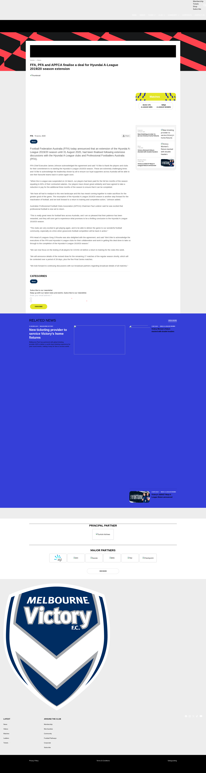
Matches (6, 733)
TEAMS (150, 15)
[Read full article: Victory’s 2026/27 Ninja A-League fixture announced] (167, 163)
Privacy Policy (47, 299)
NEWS (134, 15)
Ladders (6, 738)
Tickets (5, 743)
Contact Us (199, 15)
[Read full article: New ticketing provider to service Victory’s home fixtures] (167, 134)
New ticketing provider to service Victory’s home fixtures (148, 135)
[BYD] (112, 558)
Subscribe (38, 306)
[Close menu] (199, 766)
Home (32, 60)
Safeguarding (172, 760)
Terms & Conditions (103, 760)
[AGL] (57, 558)
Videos (5, 729)
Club (160, 15)
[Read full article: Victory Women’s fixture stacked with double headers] (167, 149)
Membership (48, 724)
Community (172, 15)
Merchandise (48, 729)
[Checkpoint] (148, 558)
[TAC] (130, 558)
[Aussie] (94, 558)
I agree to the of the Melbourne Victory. (52, 299)
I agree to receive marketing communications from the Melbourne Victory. (60, 301)
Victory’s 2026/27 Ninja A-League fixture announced (147, 164)
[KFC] (75, 558)
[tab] (146, 106)
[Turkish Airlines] (103, 534)
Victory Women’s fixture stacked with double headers (148, 151)
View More (172, 320)
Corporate (187, 15)
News (39, 60)
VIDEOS (142, 15)
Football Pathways (50, 738)
